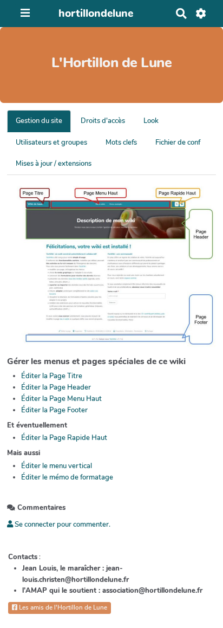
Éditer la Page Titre (51, 376)
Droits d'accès (103, 121)
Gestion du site (39, 121)
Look (151, 121)
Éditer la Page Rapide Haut (64, 438)
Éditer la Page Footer (54, 410)
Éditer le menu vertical (56, 466)
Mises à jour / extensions (53, 164)
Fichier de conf (177, 142)
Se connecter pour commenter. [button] (61, 524)
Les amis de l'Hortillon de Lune (62, 607)
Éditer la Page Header (56, 387)
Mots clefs (121, 142)
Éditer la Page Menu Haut (61, 399)
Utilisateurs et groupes (51, 142)
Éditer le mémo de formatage (67, 477)
